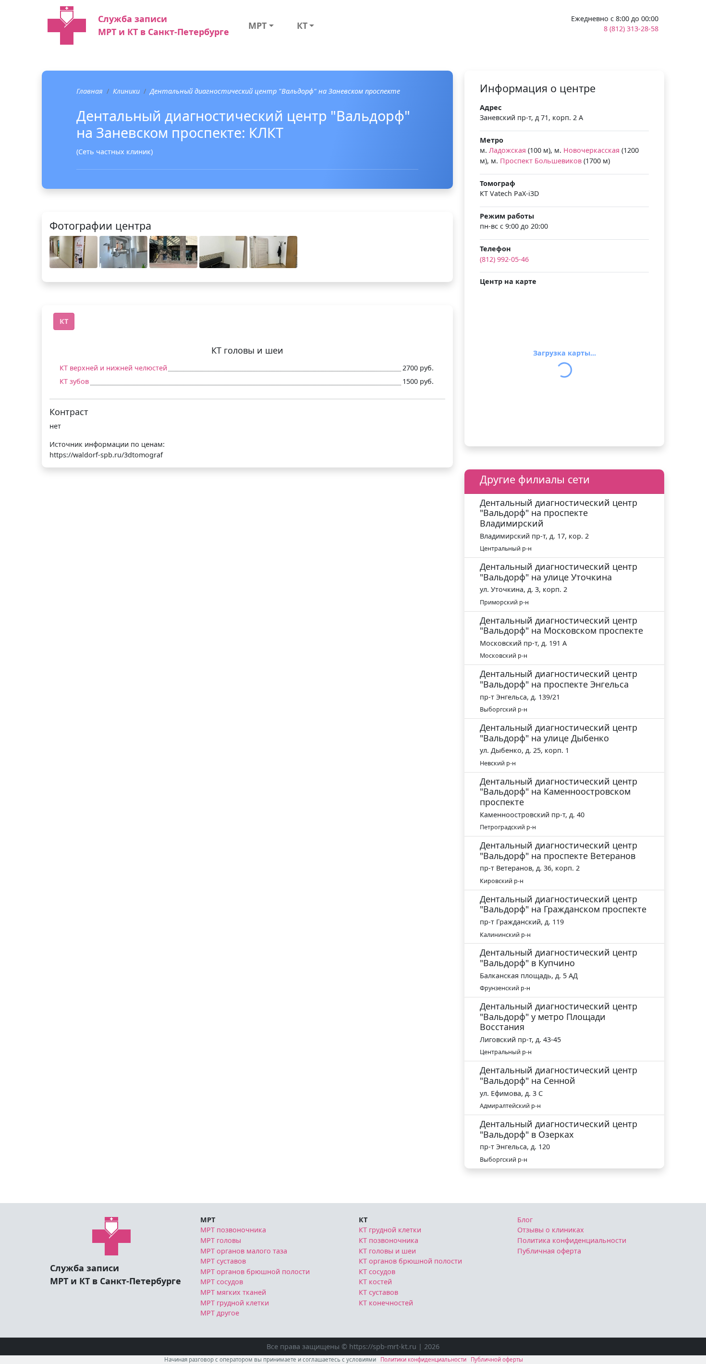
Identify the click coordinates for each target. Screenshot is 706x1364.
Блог (525, 1219)
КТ (302, 25)
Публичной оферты (497, 1359)
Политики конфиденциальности (423, 1359)
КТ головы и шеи (387, 1250)
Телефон (495, 248)
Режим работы (507, 216)
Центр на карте (508, 281)
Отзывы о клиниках (550, 1229)
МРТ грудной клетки (234, 1302)
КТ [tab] (64, 321)
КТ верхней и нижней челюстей (113, 367)
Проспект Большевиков (541, 160)
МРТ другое (219, 1312)
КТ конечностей (386, 1302)
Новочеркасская (591, 150)
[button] (73, 252)
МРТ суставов (223, 1261)
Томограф (497, 183)
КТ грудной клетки (390, 1229)
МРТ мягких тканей (233, 1292)
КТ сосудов (377, 1271)
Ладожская (507, 150)
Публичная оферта (549, 1250)
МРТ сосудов (221, 1281)
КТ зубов (74, 381)
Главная (89, 91)
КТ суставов (378, 1292)
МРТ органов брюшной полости (255, 1271)
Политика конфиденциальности (571, 1240)
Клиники (126, 91)
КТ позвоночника (388, 1240)
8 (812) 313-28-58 (631, 28)
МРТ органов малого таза (243, 1250)
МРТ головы (220, 1240)
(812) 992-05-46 (504, 259)
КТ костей (375, 1281)
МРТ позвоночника (233, 1229)
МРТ (257, 25)
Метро (491, 140)
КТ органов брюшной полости (410, 1261)
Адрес (490, 107)
